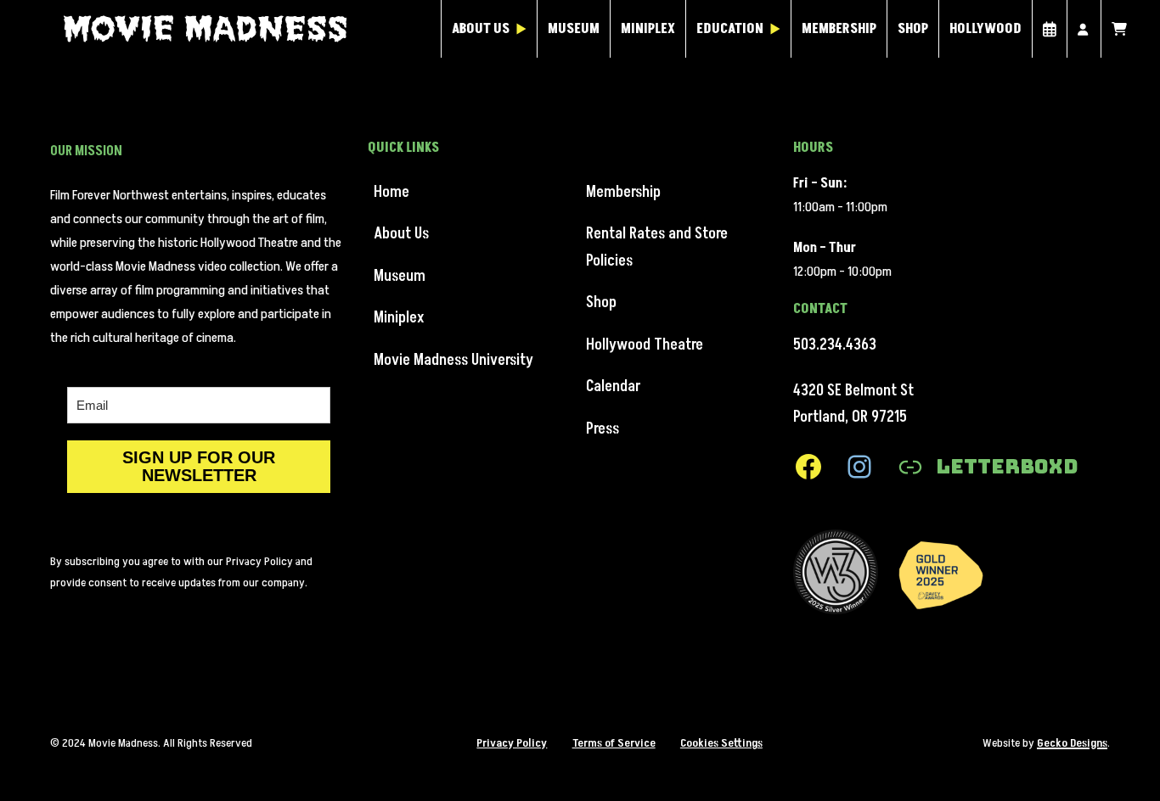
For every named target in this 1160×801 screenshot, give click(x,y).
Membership (839, 29)
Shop (913, 29)
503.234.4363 (834, 345)
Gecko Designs (1072, 743)
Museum (574, 29)
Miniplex (648, 29)
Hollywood (985, 29)
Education (729, 29)
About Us (481, 29)
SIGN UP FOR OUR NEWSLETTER (198, 466)
